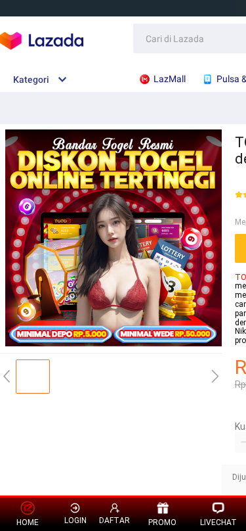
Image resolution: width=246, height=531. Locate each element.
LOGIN (75, 520)
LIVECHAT (218, 522)
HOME (27, 522)
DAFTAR (114, 520)
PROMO (162, 522)
